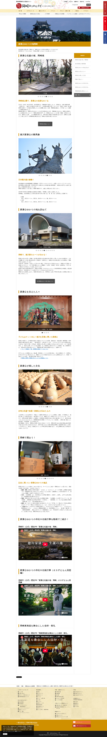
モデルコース (40, 693)
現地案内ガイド (41, 706)
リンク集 (21, 691)
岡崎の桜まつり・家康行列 (61, 705)
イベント (39, 696)
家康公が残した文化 (80, 75)
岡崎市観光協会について (24, 696)
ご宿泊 (39, 699)
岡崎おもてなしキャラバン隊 (62, 716)
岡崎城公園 (58, 691)
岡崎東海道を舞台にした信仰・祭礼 (83, 91)
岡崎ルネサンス (59, 715)
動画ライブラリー (22, 709)
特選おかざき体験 (59, 13)
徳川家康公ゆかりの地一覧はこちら (45, 281)
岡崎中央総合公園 (59, 696)
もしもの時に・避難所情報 (43, 709)
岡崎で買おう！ (79, 79)
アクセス (39, 701)
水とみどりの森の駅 (60, 698)
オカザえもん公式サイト (61, 713)
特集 (39, 691)
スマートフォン (53, 733)
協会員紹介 (21, 703)
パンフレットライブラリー (24, 708)
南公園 (57, 695)
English (71, 1)
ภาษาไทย (88, 1)
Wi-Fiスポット (40, 707)
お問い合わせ (21, 693)
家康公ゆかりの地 (35, 13)
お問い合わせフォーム (81, 725)
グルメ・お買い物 (41, 698)
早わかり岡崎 (22, 13)
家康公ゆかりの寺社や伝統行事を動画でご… (83, 83)
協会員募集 (21, 702)
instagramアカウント (79, 695)
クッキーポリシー (8, 731)
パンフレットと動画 (72, 13)
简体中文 (82, 1)
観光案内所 (40, 704)
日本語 (65, 1)
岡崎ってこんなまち (105, 24)
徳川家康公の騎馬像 (80, 63)
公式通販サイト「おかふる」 (105, 38)
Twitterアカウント (78, 693)
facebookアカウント (79, 691)
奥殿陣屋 (58, 693)
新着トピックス (41, 703)
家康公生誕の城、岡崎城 (81, 59)
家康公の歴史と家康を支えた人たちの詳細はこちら (34, 358)
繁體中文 (76, 1)
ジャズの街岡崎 (59, 699)
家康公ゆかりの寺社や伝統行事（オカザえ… (83, 87)
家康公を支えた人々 (80, 71)
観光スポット (40, 695)
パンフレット (79, 722)
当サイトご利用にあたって (24, 695)
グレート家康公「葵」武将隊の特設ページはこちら (34, 349)
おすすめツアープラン (84, 13)
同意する (5, 734)
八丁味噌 (47, 13)
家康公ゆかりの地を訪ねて (82, 67)
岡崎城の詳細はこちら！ (45, 124)
